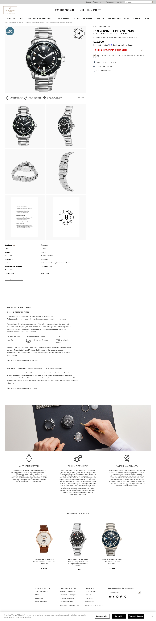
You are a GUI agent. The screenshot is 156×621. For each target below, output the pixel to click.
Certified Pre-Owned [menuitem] (83, 19)
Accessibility (89, 602)
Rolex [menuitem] (22, 19)
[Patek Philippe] (10, 10)
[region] (78, 616)
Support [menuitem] (137, 19)
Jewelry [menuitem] (100, 19)
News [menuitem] (147, 19)
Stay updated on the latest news (121, 588)
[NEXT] (80, 59)
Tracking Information (67, 591)
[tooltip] (14, 245)
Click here (10, 360)
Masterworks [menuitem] (114, 19)
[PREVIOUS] (10, 59)
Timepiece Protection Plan (69, 605)
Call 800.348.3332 (104, 71)
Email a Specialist (104, 66)
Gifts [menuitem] (127, 19)
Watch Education (41, 602)
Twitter (124, 596)
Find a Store (89, 598)
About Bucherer (90, 591)
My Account (110, 2)
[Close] (152, 616)
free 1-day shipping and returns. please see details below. (118, 56)
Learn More (80, 98)
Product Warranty (66, 602)
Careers (88, 595)
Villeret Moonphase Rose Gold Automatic (44, 562)
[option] (25, 126)
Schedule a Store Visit (107, 62)
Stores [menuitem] (88, 2)
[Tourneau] (78, 9)
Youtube (110, 596)
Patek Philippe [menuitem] (63, 19)
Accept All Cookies (136, 616)
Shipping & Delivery (67, 598)
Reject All (118, 616)
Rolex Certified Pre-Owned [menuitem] (41, 19)
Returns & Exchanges (68, 595)
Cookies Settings (102, 616)
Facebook (113, 596)
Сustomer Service (41, 591)
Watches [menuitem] (11, 19)
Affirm (37, 595)
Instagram (117, 596)
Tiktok (121, 596)
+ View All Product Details (14, 280)
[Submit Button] (139, 592)
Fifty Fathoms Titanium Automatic (111, 562)
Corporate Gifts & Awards (94, 605)
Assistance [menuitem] (97, 2)
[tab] (42, 307)
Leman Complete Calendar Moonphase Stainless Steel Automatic (78, 563)
